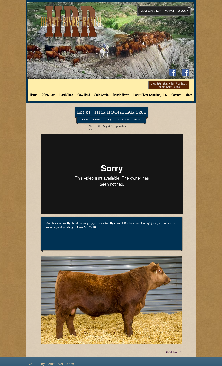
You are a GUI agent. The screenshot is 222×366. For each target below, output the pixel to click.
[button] (164, 11)
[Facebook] (185, 72)
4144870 (120, 119)
